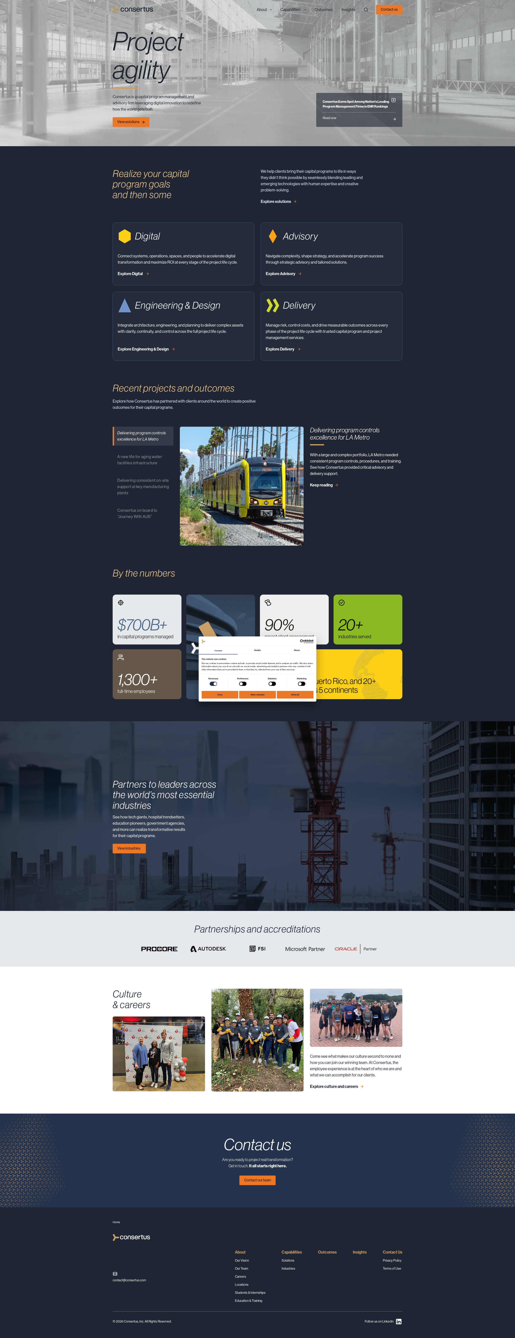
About (240, 1252)
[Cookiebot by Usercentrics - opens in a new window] (301, 641)
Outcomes (327, 1252)
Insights (360, 1252)
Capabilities (292, 1252)
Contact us (389, 9)
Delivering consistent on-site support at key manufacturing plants (143, 486)
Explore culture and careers (334, 1086)
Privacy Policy (392, 1260)
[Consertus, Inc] (133, 10)
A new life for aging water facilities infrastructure (139, 459)
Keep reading (321, 485)
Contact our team (257, 1180)
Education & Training (248, 1301)
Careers (240, 1276)
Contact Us (392, 1252)
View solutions (128, 122)
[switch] (242, 684)
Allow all (295, 695)
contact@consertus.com (129, 1280)
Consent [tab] (218, 650)
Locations (241, 1285)
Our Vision (242, 1260)
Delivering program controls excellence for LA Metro (141, 436)
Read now (329, 118)
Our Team (241, 1268)
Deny (219, 695)
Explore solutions (276, 201)
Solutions (288, 1260)
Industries (288, 1268)
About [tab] (297, 650)
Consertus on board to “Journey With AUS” (137, 513)
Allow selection (257, 695)
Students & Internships (250, 1293)
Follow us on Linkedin (379, 1321)
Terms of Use (392, 1268)
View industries (129, 848)
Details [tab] (257, 650)
